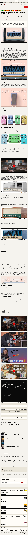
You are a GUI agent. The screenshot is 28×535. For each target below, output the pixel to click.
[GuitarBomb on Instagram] (25, 533)
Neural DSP (4, 310)
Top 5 (11, 10)
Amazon (10, 473)
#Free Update (18, 456)
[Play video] (14, 166)
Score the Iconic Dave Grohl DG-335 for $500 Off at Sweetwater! (9, 497)
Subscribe (24, 482)
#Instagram (12, 457)
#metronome (24, 457)
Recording (8, 10)
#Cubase (13, 456)
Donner (16, 473)
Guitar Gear (19, 10)
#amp (7, 456)
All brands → (25, 527)
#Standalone (5, 460)
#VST (14, 460)
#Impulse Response (8, 457)
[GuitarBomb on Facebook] (23, 533)
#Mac (18, 457)
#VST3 (17, 460)
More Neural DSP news (5, 312)
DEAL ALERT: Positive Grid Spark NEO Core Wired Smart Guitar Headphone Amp (11, 516)
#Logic (15, 457)
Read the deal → (4, 494)
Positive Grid (23, 473)
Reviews (2, 10)
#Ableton (5, 456)
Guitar (5, 10)
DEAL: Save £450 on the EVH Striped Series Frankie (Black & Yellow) (10, 510)
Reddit (4, 471)
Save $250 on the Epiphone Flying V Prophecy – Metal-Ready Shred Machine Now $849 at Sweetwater (12, 490)
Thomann (5, 474)
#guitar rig (23, 456)
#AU (9, 456)
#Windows (20, 460)
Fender (18, 473)
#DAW (15, 456)
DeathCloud (14, 473)
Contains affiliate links (4, 19)
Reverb (26, 473)
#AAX (1, 456)
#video (12, 460)
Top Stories (15, 10)
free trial (12, 306)
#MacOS (21, 457)
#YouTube (24, 460)
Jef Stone (2, 18)
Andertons (12, 473)
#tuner (9, 460)
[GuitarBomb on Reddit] (26, 533)
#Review (2, 460)
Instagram (3, 311)
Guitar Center (20, 473)
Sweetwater (2, 474)
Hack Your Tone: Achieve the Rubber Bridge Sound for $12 (19, 2)
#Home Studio (2, 457)
